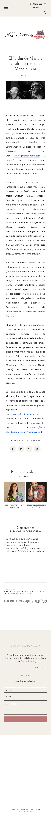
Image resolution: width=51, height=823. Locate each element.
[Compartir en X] (21, 449)
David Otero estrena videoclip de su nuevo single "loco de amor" (25, 602)
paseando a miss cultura (30, 810)
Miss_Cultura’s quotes (25, 646)
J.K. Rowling (30, 661)
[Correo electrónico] (37, 449)
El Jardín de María (18, 441)
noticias (36, 441)
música (29, 441)
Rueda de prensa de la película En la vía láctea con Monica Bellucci (24, 592)
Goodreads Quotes (40, 668)
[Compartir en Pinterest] (29, 449)
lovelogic (30, 811)
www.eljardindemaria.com (27, 155)
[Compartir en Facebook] (12, 449)
